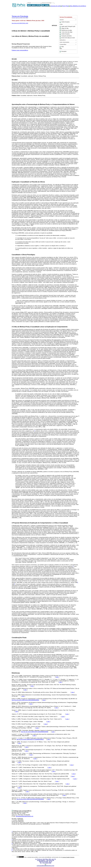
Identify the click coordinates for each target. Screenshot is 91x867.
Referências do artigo (66, 30)
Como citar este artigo (67, 32)
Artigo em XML (65, 28)
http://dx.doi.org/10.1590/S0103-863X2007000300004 (30, 799)
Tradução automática (66, 36)
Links (57, 677)
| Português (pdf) (71, 26)
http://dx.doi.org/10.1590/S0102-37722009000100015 (30, 739)
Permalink (63, 51)
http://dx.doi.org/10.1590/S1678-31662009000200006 (34, 731)
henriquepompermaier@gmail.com (24, 816)
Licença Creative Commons (68, 857)
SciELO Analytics (65, 22)
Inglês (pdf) (64, 26)
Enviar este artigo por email (68, 37)
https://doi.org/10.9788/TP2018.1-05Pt (20, 23)
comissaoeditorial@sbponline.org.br (45, 865)
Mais (62, 46)
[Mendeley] (60, 46)
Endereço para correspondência (20, 50)
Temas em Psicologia (20, 16)
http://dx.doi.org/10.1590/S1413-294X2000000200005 (25, 700)
